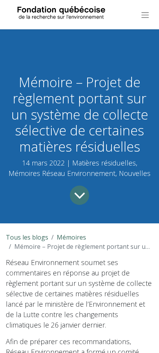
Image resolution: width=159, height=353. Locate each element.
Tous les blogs (27, 237)
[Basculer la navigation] (145, 14)
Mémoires (71, 237)
